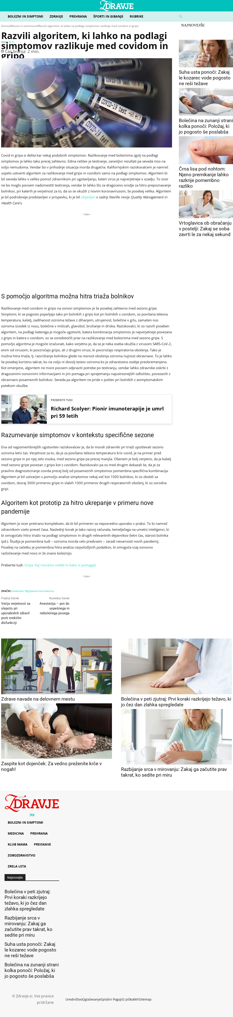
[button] (203, 16)
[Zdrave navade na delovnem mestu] (56, 666)
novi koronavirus (43, 591)
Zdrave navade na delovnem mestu (38, 699)
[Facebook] (30, 815)
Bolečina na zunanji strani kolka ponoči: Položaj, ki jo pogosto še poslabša (206, 126)
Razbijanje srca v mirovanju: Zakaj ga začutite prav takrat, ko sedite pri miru (28, 926)
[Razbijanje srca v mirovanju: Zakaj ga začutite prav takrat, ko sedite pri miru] (176, 737)
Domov (5, 26)
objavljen (88, 197)
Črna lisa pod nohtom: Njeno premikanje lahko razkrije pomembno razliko (204, 177)
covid (14, 591)
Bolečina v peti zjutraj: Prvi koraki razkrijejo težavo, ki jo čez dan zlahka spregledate (176, 701)
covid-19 (22, 591)
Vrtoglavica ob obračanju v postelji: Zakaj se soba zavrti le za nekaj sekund (205, 228)
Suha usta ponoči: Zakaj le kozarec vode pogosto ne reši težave (204, 77)
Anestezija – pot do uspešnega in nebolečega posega (54, 608)
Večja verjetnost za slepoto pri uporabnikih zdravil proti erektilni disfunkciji (15, 613)
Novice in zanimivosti (24, 26)
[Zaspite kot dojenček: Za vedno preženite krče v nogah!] (56, 731)
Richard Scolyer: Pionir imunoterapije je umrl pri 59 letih (107, 412)
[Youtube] (32, 815)
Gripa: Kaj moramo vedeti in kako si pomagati (60, 565)
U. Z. (11, 42)
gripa (30, 591)
